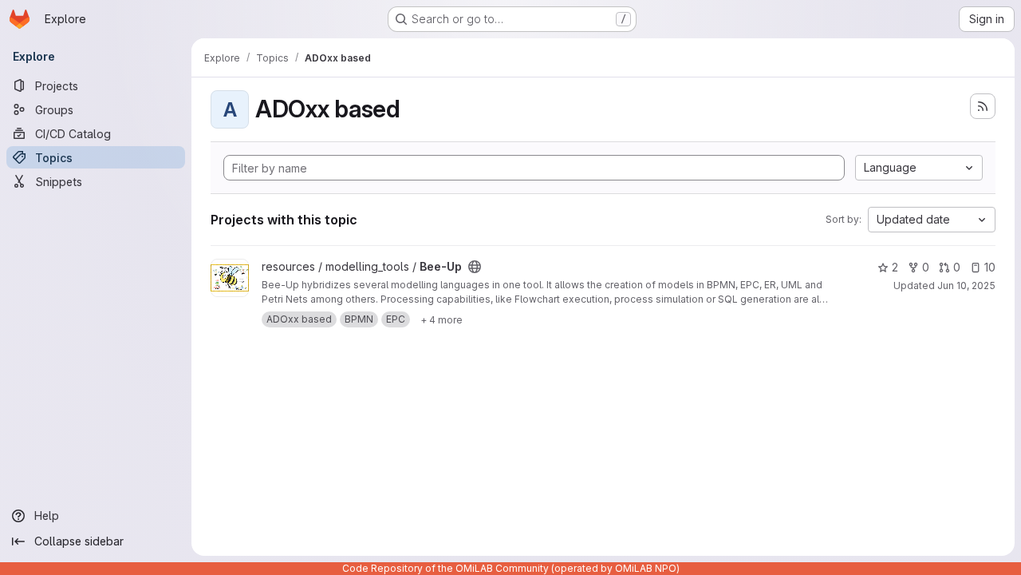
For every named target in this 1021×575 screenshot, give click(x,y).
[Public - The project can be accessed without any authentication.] (474, 266)
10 (989, 267)
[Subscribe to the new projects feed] (982, 106)
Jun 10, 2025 (966, 285)
